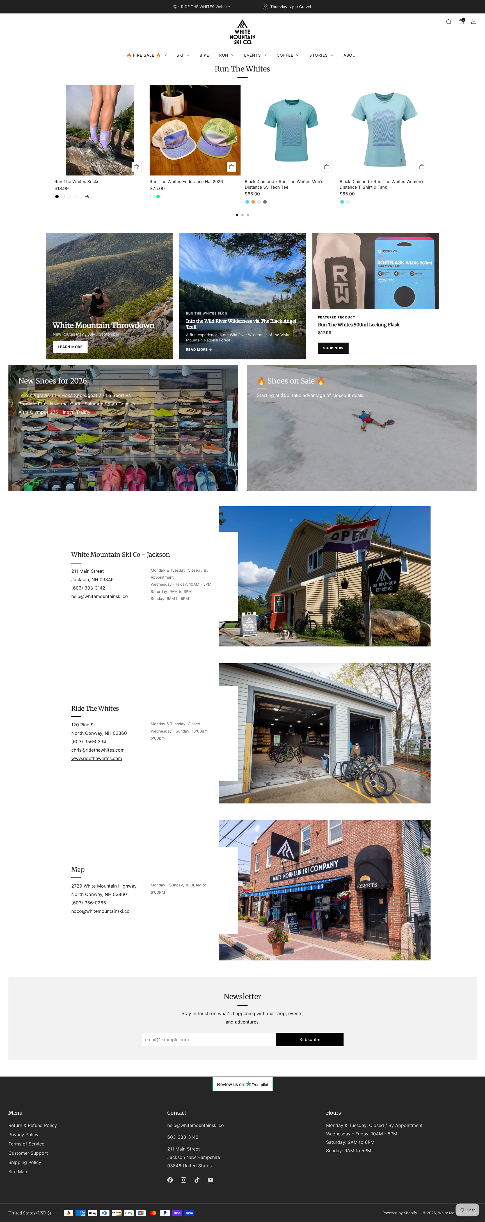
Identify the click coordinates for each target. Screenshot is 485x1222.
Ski (180, 55)
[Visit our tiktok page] (197, 1180)
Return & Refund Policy (32, 1125)
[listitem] (201, 6)
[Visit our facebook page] (170, 1180)
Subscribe (310, 1039)
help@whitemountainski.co (195, 1125)
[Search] (448, 21)
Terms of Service (26, 1144)
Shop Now (333, 348)
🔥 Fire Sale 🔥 (144, 55)
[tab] (237, 215)
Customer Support (28, 1153)
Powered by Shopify (400, 1213)
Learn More (70, 347)
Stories (318, 55)
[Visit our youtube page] (210, 1180)
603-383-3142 (182, 1137)
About (351, 55)
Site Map (17, 1171)
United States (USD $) (29, 1213)
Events (252, 55)
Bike (204, 55)
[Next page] (430, 130)
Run (223, 55)
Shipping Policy (24, 1162)
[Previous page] (54, 130)
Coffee (285, 55)
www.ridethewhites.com (96, 758)
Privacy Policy (23, 1134)
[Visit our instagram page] (183, 1180)
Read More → (199, 349)
